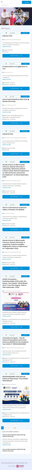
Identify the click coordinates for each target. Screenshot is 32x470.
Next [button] (26, 14)
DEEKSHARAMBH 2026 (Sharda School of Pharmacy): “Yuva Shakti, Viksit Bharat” (15, 379)
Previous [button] (6, 14)
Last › (15, 428)
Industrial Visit (7, 134)
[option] (16, 17)
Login (27, 2)
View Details (14, 55)
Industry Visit (7, 36)
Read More (5, 46)
